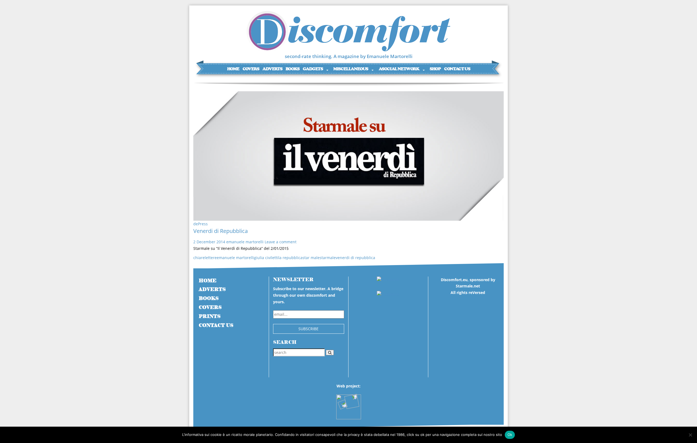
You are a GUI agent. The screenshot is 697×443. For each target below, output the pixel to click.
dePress (200, 223)
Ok (510, 434)
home (207, 281)
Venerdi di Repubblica (220, 231)
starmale (328, 257)
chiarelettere (205, 257)
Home (233, 68)
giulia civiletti (266, 257)
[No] (690, 435)
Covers (251, 68)
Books (292, 68)
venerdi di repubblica (355, 257)
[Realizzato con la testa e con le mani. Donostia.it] (348, 404)
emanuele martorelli (245, 241)
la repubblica (290, 257)
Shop (435, 68)
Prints (210, 316)
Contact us (457, 68)
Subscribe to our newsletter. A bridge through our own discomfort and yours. (308, 295)
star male (311, 257)
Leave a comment (280, 241)
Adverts (272, 68)
